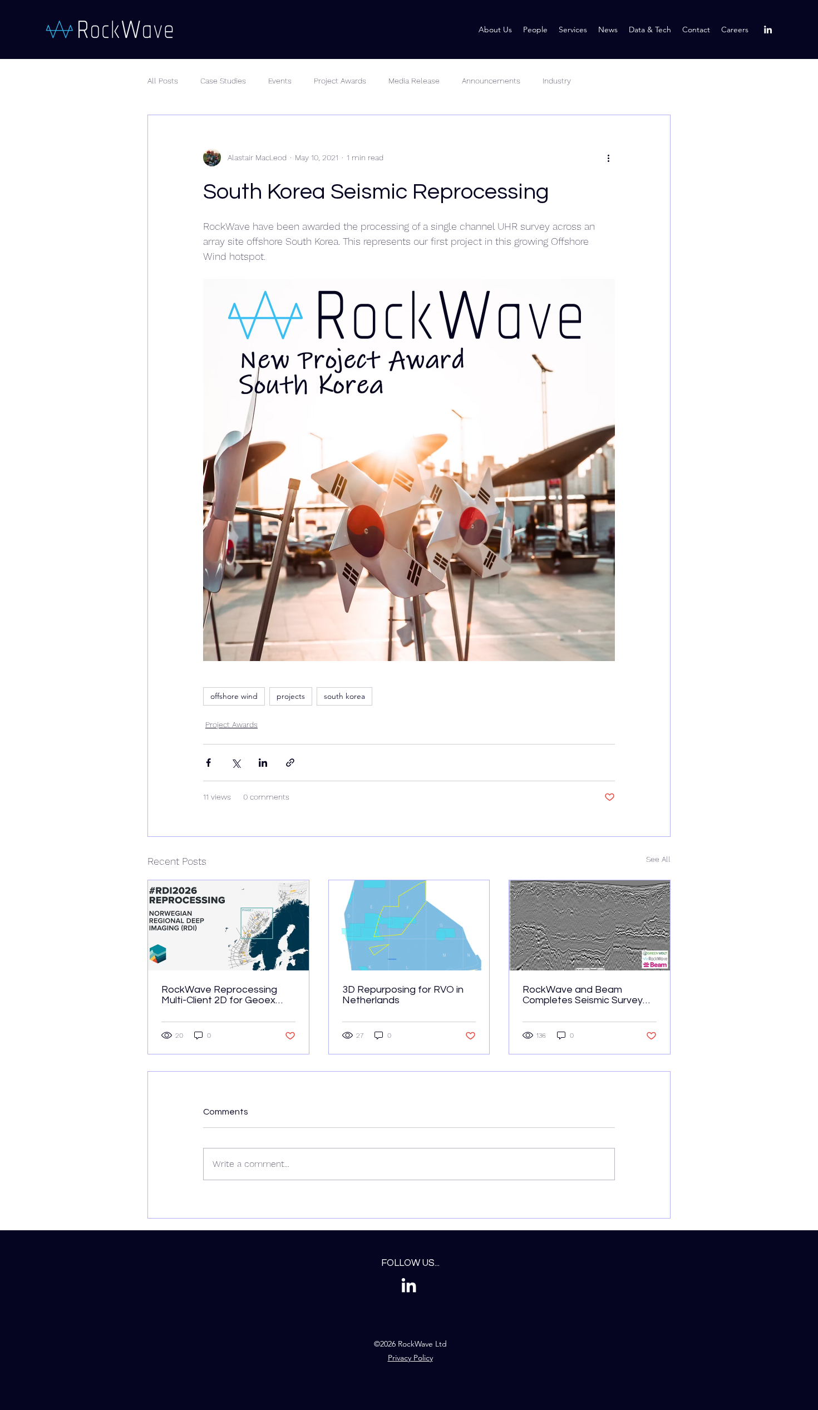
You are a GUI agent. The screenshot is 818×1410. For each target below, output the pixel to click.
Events (280, 80)
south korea (344, 696)
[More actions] (608, 157)
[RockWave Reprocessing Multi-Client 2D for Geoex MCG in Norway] (228, 925)
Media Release (414, 80)
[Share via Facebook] (208, 762)
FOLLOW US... (410, 1263)
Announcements (491, 80)
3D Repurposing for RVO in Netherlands (403, 994)
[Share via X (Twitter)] (235, 762)
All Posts (162, 80)
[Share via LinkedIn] (263, 762)
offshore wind (234, 696)
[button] (650, 29)
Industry (557, 80)
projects (291, 696)
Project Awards (340, 80)
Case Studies (223, 80)
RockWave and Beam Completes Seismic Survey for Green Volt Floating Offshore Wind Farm (583, 994)
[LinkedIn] (767, 29)
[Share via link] (290, 762)
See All (658, 859)
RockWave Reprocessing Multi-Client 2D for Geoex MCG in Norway (219, 994)
